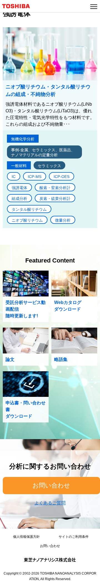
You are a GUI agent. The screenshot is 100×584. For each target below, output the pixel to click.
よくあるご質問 (50, 503)
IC (14, 176)
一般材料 (19, 166)
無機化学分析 (22, 139)
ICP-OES (61, 176)
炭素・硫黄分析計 (55, 198)
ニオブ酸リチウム (27, 220)
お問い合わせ (51, 485)
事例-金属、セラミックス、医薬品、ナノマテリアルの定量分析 (43, 152)
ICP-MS (34, 176)
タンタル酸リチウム (29, 209)
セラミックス (49, 166)
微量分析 (63, 220)
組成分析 (19, 198)
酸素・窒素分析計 (55, 187)
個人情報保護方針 (26, 537)
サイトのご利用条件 (74, 537)
